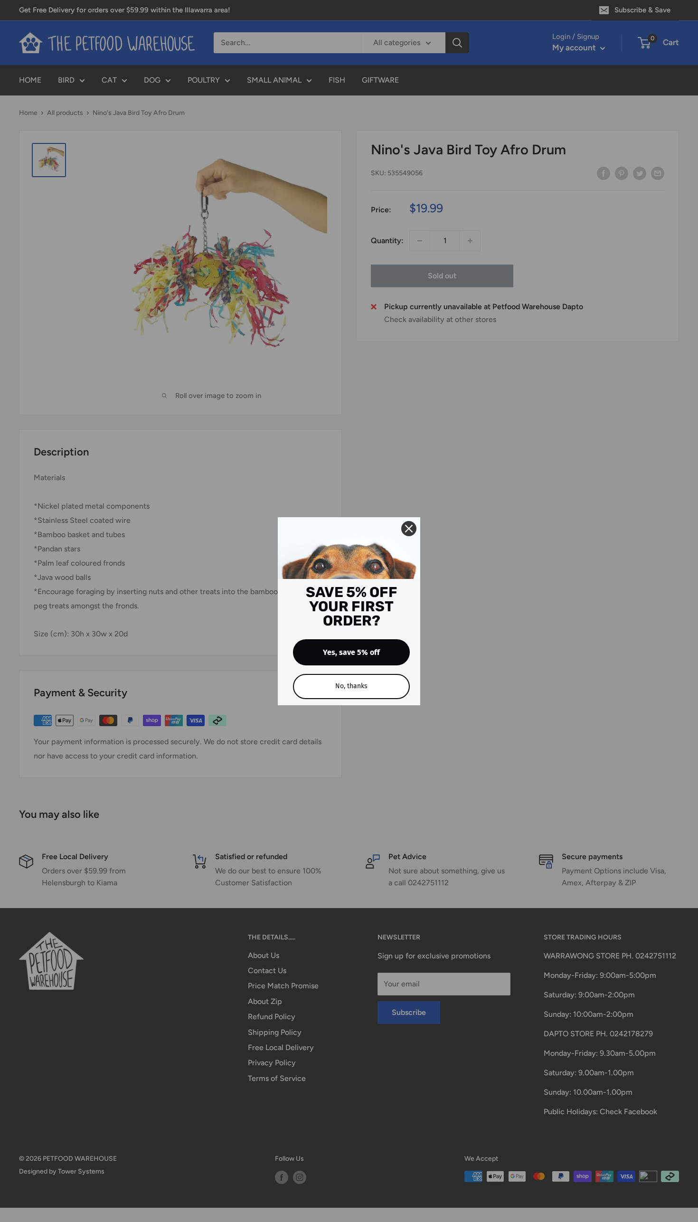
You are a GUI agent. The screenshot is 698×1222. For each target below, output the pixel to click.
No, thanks (351, 686)
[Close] (408, 528)
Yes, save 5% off (351, 652)
